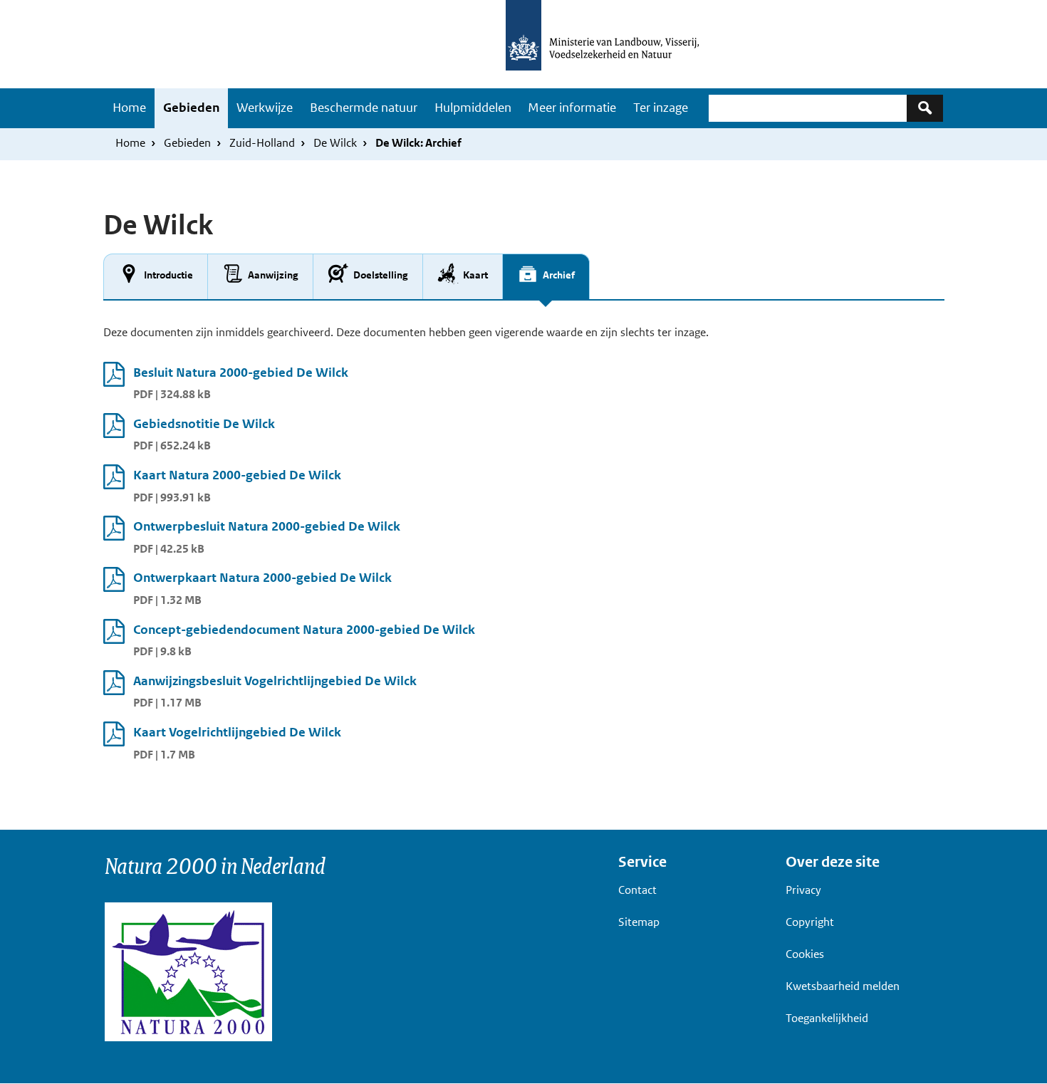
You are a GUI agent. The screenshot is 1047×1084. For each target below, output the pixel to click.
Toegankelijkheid (827, 1018)
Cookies (805, 954)
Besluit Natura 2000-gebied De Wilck (240, 372)
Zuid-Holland (262, 142)
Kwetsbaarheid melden (843, 986)
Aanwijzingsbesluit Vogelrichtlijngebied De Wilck (275, 681)
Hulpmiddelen (472, 107)
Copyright (810, 921)
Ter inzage (660, 107)
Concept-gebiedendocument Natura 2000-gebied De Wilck (304, 629)
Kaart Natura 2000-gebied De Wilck (237, 475)
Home (129, 107)
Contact (637, 889)
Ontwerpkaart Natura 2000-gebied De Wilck (262, 577)
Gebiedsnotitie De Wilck (204, 424)
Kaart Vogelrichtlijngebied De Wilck (237, 732)
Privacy (803, 889)
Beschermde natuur (363, 107)
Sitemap (639, 921)
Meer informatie (572, 107)
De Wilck (335, 142)
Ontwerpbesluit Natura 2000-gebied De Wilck (266, 526)
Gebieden (191, 107)
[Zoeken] (925, 108)
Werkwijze (264, 107)
